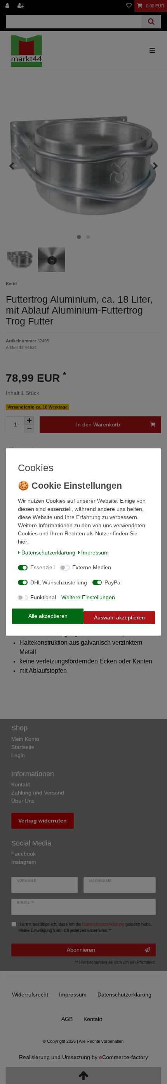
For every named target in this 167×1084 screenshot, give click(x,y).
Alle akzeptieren (48, 616)
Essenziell (42, 567)
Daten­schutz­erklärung (48, 552)
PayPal (113, 582)
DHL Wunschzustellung (58, 582)
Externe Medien (91, 567)
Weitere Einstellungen (88, 597)
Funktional (43, 597)
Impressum (95, 552)
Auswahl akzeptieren (119, 617)
